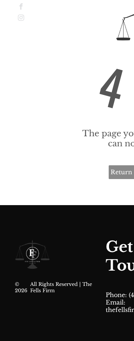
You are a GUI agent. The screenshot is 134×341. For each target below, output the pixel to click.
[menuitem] (100, 17)
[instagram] (21, 18)
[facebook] (21, 7)
